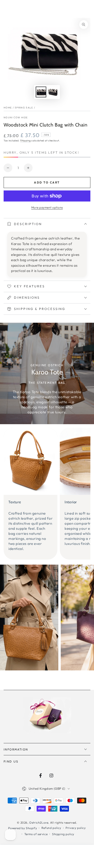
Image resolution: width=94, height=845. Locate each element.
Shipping (25, 140)
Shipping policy (63, 834)
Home (8, 107)
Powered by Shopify (22, 828)
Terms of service (36, 834)
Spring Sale (24, 107)
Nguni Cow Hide (16, 117)
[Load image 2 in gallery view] (53, 92)
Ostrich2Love (38, 822)
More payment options (47, 207)
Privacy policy (76, 828)
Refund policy (51, 828)
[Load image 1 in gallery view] (41, 92)
